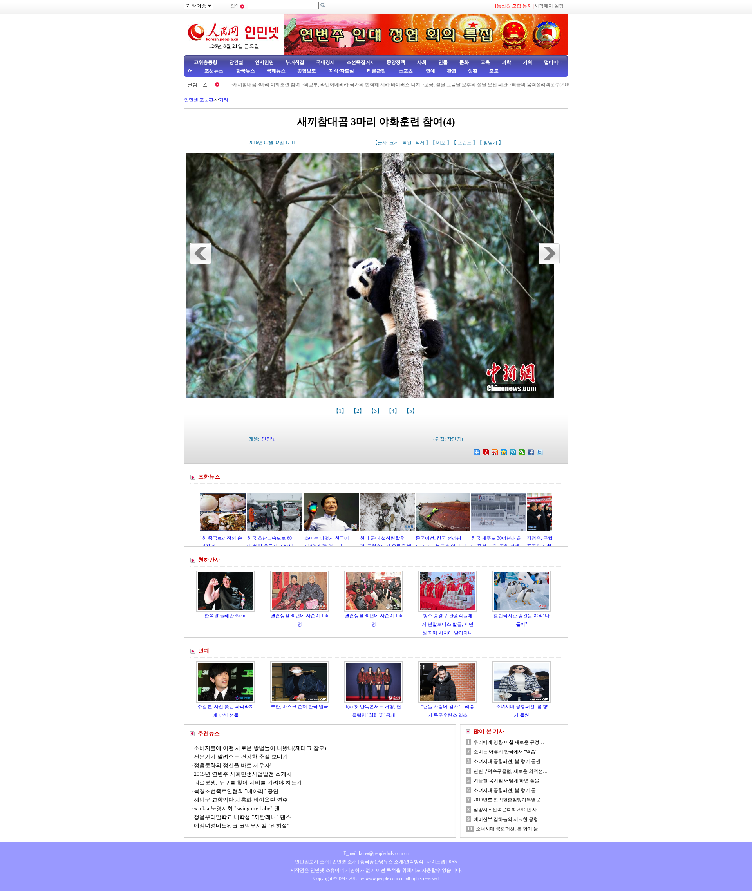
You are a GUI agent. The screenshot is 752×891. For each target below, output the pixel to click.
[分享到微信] (522, 452)
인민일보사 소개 (312, 861)
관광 (451, 71)
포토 (494, 71)
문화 (464, 62)
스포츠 (405, 71)
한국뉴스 (245, 71)
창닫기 (490, 142)
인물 (443, 62)
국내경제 (325, 62)
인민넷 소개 (344, 861)
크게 (394, 142)
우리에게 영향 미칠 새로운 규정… (509, 742)
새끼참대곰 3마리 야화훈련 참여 (235, 84)
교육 (485, 62)
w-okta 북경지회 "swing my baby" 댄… (239, 808)
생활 (472, 71)
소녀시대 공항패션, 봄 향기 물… (507, 790)
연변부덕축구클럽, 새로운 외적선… (511, 771)
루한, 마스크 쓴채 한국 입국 (299, 706)
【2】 (358, 411)
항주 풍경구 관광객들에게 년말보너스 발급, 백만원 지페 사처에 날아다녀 (448, 624)
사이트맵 (436, 861)
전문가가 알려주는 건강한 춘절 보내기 (241, 757)
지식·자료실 (342, 71)
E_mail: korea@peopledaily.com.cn (376, 853)
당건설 (236, 62)
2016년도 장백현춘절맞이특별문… (509, 799)
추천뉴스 (209, 733)
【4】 (393, 411)
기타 (223, 100)
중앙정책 (396, 62)
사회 (422, 62)
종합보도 (306, 71)
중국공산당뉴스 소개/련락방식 (391, 861)
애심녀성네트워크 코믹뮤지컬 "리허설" (241, 826)
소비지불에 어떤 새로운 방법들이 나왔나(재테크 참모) (260, 748)
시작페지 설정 (549, 6)
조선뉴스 (214, 71)
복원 (407, 142)
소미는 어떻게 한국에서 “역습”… (508, 751)
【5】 (411, 411)
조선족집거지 (361, 62)
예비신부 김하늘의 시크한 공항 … (509, 819)
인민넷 (269, 439)
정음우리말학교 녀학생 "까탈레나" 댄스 (243, 817)
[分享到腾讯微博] (513, 452)
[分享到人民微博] (486, 452)
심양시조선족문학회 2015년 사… (508, 809)
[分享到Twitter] (540, 452)
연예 (430, 71)
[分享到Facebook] (531, 452)
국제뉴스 (276, 71)
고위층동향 (205, 62)
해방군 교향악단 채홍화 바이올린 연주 (241, 800)
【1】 (341, 411)
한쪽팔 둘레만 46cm (225, 615)
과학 (506, 62)
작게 (420, 142)
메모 (441, 142)
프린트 (464, 142)
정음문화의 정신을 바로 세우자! (233, 765)
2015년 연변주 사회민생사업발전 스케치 (243, 774)
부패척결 (295, 62)
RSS (452, 861)
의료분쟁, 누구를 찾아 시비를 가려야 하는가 (248, 783)
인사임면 (264, 62)
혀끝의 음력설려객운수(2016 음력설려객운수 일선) (533, 84)
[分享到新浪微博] (495, 452)
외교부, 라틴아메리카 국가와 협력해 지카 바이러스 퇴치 (331, 84)
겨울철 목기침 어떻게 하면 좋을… (509, 780)
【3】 (376, 411)
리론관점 (376, 71)
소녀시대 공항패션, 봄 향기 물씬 (507, 761)
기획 (527, 62)
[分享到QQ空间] (504, 452)
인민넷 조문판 (198, 100)
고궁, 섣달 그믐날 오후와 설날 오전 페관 (434, 84)
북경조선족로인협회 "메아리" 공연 (236, 791)
